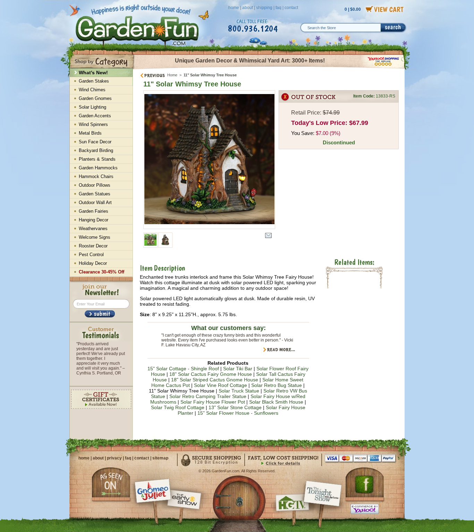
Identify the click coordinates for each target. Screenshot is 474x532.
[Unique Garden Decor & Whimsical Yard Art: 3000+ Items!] (269, 68)
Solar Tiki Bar (237, 368)
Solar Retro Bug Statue (276, 385)
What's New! (93, 72)
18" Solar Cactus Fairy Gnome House (210, 374)
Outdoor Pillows (94, 185)
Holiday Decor (93, 263)
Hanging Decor (93, 219)
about (247, 7)
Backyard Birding (96, 150)
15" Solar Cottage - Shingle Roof (183, 368)
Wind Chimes (92, 89)
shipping (264, 7)
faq (278, 7)
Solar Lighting (92, 107)
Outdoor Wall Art (95, 202)
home (233, 7)
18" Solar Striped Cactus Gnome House (214, 379)
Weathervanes (93, 228)
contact (291, 7)
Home (172, 75)
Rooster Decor (93, 245)
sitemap (160, 458)
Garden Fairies (93, 211)
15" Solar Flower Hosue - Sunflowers (237, 413)
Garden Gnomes (95, 98)
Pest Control (91, 254)
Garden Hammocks (98, 167)
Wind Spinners (93, 124)
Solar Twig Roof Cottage (177, 407)
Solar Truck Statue (239, 391)
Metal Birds (90, 133)
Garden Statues (94, 193)
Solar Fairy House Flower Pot (212, 402)
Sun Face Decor (95, 141)
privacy (114, 458)
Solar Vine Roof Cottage (220, 385)
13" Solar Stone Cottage (235, 407)
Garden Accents (95, 115)
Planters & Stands (97, 159)
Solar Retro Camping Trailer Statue (207, 396)
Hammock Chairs (96, 176)
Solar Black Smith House (276, 402)
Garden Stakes (94, 81)
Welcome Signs (94, 237)
